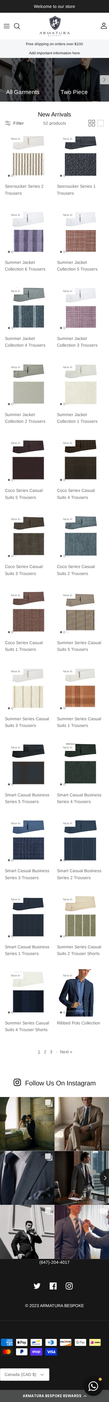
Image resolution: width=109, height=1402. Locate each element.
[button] (54, 1396)
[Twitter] (37, 1286)
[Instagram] (17, 1082)
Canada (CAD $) (20, 1374)
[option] (27, 80)
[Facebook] (53, 1286)
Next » (66, 1051)
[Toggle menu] (6, 26)
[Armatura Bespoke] (54, 26)
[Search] (20, 26)
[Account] (102, 26)
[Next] (104, 79)
